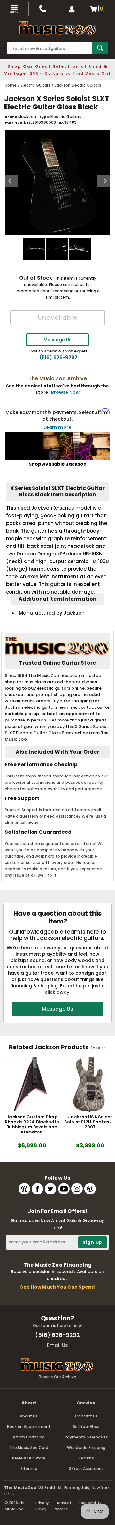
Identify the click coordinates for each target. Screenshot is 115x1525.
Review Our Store (28, 1458)
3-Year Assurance (86, 1468)
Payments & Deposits (86, 1437)
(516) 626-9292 (58, 357)
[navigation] (14, 9)
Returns (86, 1458)
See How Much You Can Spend (57, 1287)
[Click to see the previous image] (11, 181)
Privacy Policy (42, 1506)
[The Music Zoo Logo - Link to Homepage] (57, 28)
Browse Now (65, 392)
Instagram (77, 1188)
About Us (29, 1416)
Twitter (50, 1188)
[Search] (100, 48)
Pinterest (90, 1188)
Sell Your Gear (86, 1426)
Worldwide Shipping (86, 1447)
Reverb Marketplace (24, 1188)
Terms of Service (63, 1506)
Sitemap (28, 1468)
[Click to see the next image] (104, 181)
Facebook (37, 1188)
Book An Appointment (28, 1426)
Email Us (57, 1345)
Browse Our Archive (57, 1377)
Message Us (57, 340)
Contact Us (86, 1416)
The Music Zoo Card (28, 1447)
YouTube (64, 1188)
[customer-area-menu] (71, 9)
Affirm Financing (29, 1437)
